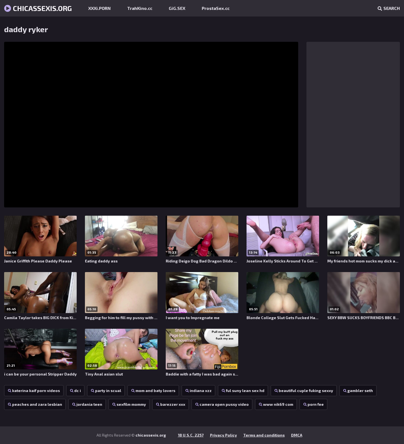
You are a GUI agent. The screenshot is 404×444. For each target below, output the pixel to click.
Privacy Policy (223, 435)
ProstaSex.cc (215, 8)
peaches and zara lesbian (37, 404)
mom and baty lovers (155, 390)
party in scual (108, 390)
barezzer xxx (172, 404)
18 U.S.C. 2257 (191, 435)
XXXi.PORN (99, 8)
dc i (77, 390)
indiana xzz (201, 390)
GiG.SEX (177, 8)
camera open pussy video (224, 404)
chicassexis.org (41, 8)
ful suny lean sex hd (245, 390)
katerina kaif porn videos (36, 390)
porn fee (316, 404)
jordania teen (89, 404)
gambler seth (360, 390)
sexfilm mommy (131, 404)
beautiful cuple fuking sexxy (306, 390)
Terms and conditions (264, 435)
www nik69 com (278, 404)
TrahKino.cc (139, 8)
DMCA (296, 435)
